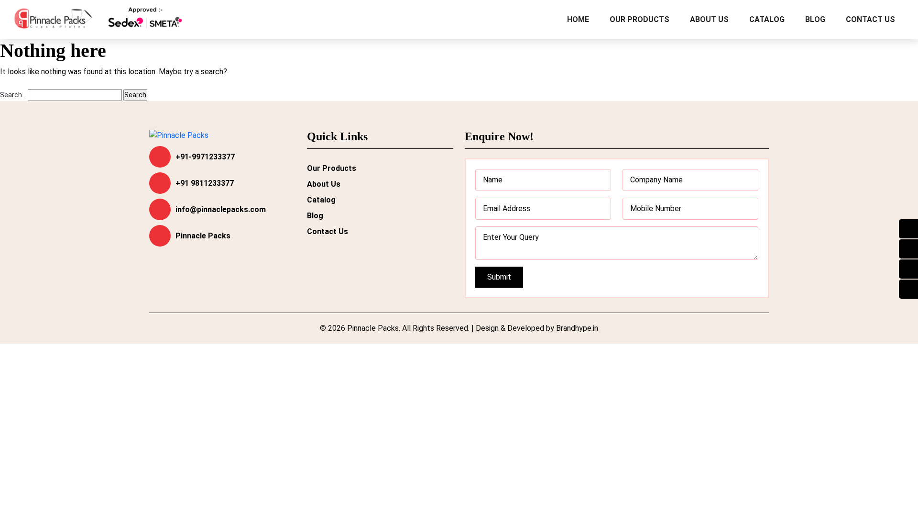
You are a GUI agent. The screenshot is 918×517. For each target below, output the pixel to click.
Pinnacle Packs (202, 235)
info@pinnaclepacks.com (220, 209)
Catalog (767, 19)
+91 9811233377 (204, 183)
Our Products (639, 19)
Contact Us (870, 19)
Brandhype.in (577, 328)
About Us (709, 19)
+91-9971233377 (205, 156)
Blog (815, 19)
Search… (13, 95)
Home (578, 19)
